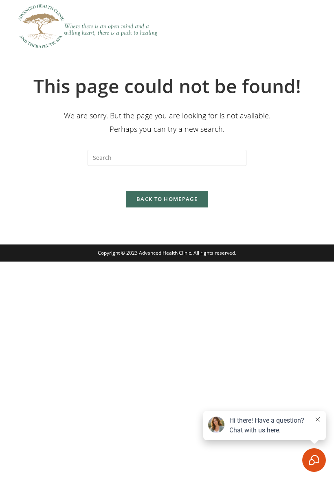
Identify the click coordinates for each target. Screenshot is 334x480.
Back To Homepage (167, 199)
